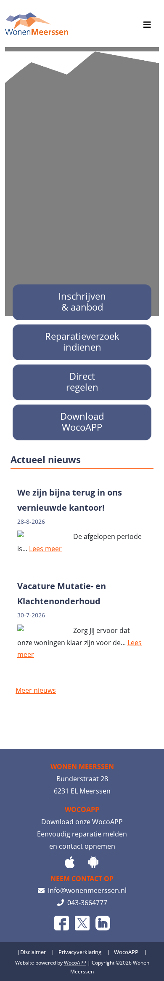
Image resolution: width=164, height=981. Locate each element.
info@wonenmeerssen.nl (86, 890)
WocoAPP (126, 952)
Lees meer (45, 548)
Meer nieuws (36, 690)
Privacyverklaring (79, 952)
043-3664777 (85, 902)
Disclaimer (33, 952)
